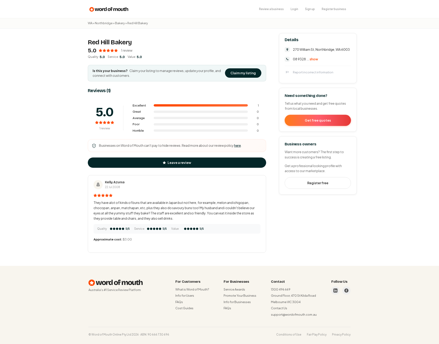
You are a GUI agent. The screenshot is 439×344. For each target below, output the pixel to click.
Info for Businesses (237, 302)
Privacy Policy (341, 334)
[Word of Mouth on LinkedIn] (335, 290)
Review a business (271, 9)
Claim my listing (243, 73)
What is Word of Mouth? (192, 289)
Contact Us (279, 308)
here (237, 145)
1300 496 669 (280, 289)
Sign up (310, 9)
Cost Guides (184, 308)
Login (294, 9)
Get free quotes (318, 120)
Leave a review (179, 162)
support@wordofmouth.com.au (294, 314)
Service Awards (234, 289)
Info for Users (184, 295)
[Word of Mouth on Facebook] (346, 290)
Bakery (120, 23)
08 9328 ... (305, 59)
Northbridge (103, 23)
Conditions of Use (288, 334)
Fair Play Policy (317, 334)
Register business (334, 9)
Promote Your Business (240, 295)
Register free (317, 183)
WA (90, 23)
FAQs (179, 302)
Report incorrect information (313, 72)
